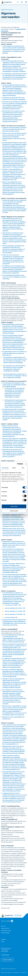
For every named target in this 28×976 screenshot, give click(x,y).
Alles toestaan (14, 506)
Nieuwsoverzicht (5, 928)
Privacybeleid (16, 972)
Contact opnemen (7, 959)
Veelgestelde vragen (6, 930)
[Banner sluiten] (25, 464)
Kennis (2, 941)
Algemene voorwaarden (6, 972)
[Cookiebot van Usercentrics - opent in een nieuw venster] (17, 464)
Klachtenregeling (5, 932)
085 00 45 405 (5, 955)
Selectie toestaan (14, 510)
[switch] (24, 492)
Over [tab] (23, 467)
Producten (3, 939)
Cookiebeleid (23, 972)
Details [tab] (14, 467)
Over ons (3, 926)
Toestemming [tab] (5, 467)
